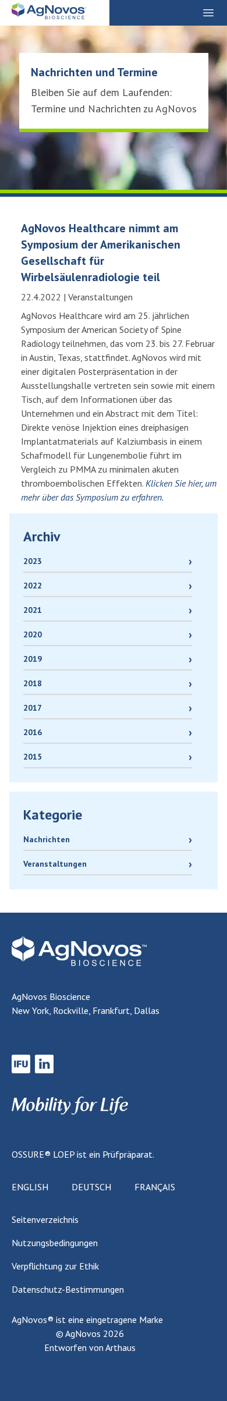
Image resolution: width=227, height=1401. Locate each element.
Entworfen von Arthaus (90, 1347)
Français (154, 1187)
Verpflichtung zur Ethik (55, 1266)
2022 (32, 585)
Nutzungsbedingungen (55, 1243)
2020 (32, 634)
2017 (32, 708)
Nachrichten (46, 839)
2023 (32, 561)
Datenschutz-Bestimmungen (68, 1289)
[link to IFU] (21, 1064)
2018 (32, 683)
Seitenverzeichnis (45, 1219)
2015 (32, 756)
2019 (32, 659)
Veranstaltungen (55, 864)
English (30, 1187)
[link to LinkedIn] (44, 1064)
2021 (32, 610)
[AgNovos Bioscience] (49, 14)
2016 (32, 732)
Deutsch (91, 1187)
